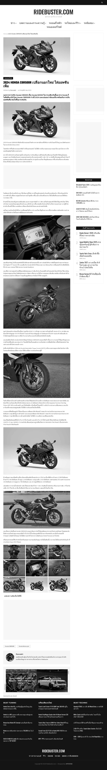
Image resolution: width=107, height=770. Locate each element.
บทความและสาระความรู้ (32, 23)
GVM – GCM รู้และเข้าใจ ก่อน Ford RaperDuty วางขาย (88, 738)
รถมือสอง (88, 23)
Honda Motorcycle (24, 646)
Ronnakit (13, 90)
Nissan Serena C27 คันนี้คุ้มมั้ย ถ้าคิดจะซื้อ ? (90, 275)
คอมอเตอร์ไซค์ (8, 78)
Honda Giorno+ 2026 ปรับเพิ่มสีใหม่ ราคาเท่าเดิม (89, 234)
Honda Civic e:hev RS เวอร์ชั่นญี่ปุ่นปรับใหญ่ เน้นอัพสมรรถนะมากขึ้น (17, 707)
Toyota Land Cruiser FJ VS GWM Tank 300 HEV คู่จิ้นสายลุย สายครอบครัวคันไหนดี (53, 707)
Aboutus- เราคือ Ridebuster (70, 756)
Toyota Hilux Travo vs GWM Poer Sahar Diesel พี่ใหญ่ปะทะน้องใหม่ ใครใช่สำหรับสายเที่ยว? (53, 724)
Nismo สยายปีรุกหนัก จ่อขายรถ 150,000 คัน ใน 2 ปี (18, 732)
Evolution (50, 756)
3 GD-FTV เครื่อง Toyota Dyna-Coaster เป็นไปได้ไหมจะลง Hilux (88, 729)
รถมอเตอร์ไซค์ (54, 27)
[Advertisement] (36, 177)
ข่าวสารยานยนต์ (35, 756)
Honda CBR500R (9, 646)
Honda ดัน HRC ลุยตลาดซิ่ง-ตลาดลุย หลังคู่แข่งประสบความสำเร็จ (18, 715)
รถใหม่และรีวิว (72, 23)
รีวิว (44, 756)
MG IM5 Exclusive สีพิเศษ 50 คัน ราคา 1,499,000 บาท (87, 202)
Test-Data (57, 756)
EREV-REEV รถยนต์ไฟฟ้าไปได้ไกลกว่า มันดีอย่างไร (87, 194)
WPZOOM (69, 764)
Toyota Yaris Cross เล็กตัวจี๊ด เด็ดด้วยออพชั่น (89, 254)
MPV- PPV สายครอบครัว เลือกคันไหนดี (50, 739)
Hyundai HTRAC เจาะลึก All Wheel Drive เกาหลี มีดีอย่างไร (88, 707)
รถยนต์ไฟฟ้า (55, 23)
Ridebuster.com (53, 11)
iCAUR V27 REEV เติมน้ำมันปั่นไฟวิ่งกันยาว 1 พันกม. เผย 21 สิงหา (87, 210)
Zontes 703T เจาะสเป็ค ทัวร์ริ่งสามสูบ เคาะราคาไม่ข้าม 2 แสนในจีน (89, 265)
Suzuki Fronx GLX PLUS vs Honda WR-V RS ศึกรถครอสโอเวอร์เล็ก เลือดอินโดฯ (52, 732)
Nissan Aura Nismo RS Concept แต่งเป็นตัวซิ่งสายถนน (17, 724)
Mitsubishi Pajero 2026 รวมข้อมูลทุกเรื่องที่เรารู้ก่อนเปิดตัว (88, 186)
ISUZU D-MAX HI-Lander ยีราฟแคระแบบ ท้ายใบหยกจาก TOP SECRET (17, 740)
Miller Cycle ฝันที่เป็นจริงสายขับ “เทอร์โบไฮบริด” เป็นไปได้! (87, 715)
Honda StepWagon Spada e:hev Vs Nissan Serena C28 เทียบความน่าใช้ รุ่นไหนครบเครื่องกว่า (53, 715)
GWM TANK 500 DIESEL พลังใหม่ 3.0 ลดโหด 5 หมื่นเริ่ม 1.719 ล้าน (87, 218)
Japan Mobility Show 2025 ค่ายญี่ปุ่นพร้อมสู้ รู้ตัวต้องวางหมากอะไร (90, 244)
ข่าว (13, 23)
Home (5, 34)
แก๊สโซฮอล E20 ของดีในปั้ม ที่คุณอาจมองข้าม (88, 723)
